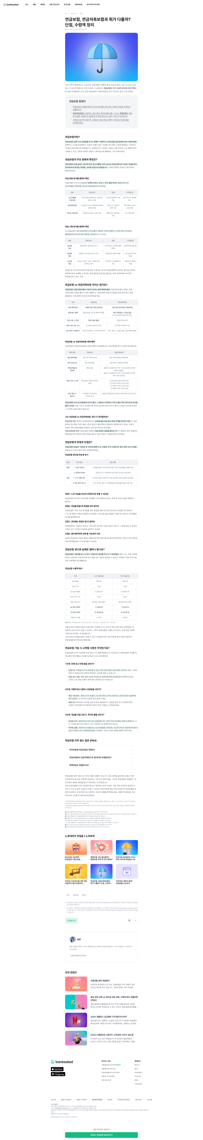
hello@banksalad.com (62, 1108)
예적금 (42, 4)
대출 (34, 4)
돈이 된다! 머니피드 (93, 4)
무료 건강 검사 (54, 4)
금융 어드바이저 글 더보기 (78, 955)
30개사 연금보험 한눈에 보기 (101, 1135)
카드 (26, 4)
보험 (81, 13)
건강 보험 (67, 4)
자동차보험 (78, 4)
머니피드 (73, 13)
